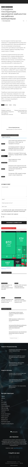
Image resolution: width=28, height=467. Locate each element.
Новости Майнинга (9, 6)
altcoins (6, 104)
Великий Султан (4, 419)
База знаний (3, 402)
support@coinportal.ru (17, 448)
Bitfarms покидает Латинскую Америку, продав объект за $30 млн (17, 155)
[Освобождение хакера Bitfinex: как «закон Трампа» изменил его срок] (21, 294)
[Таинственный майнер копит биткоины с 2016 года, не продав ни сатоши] (4, 142)
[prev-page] (2, 180)
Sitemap (21, 463)
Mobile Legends (4, 417)
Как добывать (4, 404)
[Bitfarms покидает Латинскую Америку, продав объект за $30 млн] (4, 154)
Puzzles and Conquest (5, 413)
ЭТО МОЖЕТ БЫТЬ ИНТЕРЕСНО (10, 135)
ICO (2, 400)
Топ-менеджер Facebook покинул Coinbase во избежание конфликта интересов (16, 313)
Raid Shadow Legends (5, 421)
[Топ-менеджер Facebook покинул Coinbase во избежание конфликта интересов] (4, 314)
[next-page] (4, 180)
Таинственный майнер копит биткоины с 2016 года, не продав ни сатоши (17, 142)
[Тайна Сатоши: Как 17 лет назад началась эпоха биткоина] (4, 387)
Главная (3, 396)
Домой (2, 4)
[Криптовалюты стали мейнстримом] (4, 161)
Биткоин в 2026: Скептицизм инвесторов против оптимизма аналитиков (21, 286)
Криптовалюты (4, 162)
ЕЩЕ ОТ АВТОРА (6, 137)
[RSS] (14, 457)
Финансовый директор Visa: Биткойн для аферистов (20, 112)
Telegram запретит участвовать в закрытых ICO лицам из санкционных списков (7, 112)
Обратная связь (4, 408)
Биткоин (3, 143)
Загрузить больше (13, 338)
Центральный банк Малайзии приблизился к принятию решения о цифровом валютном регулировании (17, 326)
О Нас (18, 461)
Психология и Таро (5, 409)
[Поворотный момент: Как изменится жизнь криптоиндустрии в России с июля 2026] (7, 279)
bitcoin (10, 104)
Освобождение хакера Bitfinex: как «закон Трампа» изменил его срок (20, 301)
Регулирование (4, 283)
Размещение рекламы (11, 461)
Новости (7, 4)
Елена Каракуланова (6, 20)
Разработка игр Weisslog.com (7, 423)
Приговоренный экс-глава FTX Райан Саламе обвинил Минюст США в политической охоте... (16, 364)
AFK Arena (3, 411)
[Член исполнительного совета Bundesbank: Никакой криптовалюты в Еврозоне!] (4, 333)
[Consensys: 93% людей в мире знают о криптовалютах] (4, 175)
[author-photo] (14, 125)
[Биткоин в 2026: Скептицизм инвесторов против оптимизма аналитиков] (21, 279)
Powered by (3, 268)
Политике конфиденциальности (12, 463)
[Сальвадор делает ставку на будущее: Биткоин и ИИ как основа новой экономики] (4, 148)
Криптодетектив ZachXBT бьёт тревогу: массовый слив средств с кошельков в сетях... (17, 357)
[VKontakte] (17, 457)
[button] (2, 2)
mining (14, 104)
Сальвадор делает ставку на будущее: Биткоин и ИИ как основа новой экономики (16, 148)
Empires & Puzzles (5, 415)
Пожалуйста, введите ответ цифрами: (9, 214)
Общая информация (5, 406)
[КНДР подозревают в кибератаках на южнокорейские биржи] (4, 320)
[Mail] (10, 457)
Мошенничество (18, 297)
